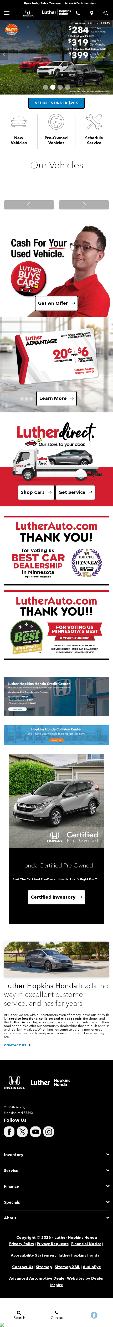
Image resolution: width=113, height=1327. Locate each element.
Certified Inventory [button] (53, 897)
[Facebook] (9, 1131)
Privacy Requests (53, 1244)
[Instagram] (48, 1131)
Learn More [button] (53, 398)
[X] (22, 1131)
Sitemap (44, 1267)
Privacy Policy (21, 1244)
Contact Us (22, 1267)
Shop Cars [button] (33, 492)
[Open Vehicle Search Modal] (106, 13)
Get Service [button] (71, 492)
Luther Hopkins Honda (75, 1238)
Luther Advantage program (33, 1022)
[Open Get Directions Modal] (92, 13)
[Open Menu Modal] (7, 13)
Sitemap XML (67, 1267)
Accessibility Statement (33, 1255)
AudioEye (92, 1267)
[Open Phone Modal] (78, 13)
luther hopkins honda (79, 1255)
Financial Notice (86, 1244)
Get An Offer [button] (53, 303)
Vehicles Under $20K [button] (56, 103)
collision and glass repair (60, 1018)
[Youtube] (35, 1131)
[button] (45, 87)
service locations (23, 1018)
